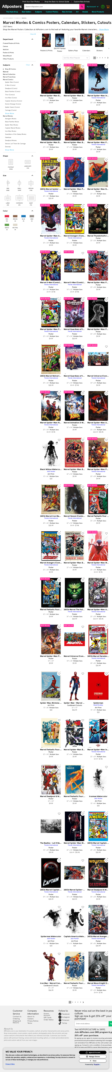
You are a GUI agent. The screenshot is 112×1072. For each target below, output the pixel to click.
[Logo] (12, 6)
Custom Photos (52, 12)
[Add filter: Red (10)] (7, 215)
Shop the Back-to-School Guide (57, 2)
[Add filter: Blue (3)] (23, 215)
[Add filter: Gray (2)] (32, 215)
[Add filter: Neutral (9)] (15, 224)
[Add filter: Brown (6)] (15, 215)
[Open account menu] (97, 6)
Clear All (33, 34)
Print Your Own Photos (31, 2)
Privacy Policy (10, 1064)
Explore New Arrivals (82, 2)
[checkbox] (8, 185)
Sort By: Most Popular (72, 58)
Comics (17, 18)
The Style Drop (12, 12)
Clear (28, 65)
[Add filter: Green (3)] (7, 224)
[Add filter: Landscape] (28, 162)
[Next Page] (107, 58)
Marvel (24, 18)
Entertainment (8, 18)
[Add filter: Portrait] (11, 162)
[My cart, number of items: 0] (108, 6)
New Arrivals (67, 12)
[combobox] (51, 6)
